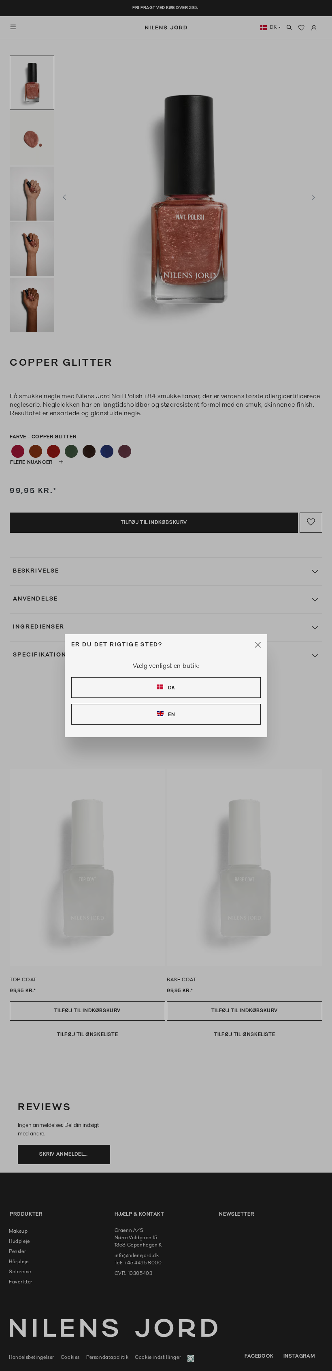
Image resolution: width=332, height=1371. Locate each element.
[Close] (258, 645)
